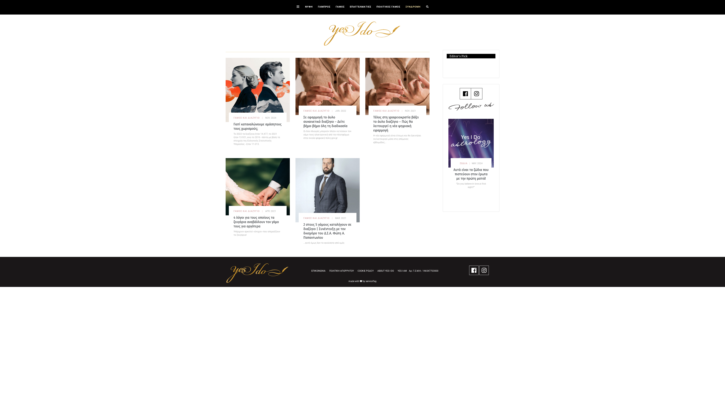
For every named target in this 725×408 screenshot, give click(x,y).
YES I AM (402, 271)
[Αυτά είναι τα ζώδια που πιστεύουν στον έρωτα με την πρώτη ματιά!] (471, 143)
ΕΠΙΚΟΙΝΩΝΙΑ (318, 271)
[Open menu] (298, 7)
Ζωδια (463, 163)
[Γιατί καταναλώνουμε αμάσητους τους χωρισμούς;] (258, 89)
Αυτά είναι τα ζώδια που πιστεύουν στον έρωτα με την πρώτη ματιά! (471, 174)
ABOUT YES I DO (385, 271)
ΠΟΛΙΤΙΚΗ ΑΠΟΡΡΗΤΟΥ (341, 271)
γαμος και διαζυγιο (247, 118)
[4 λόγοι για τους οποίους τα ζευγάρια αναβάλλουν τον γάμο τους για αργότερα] (258, 186)
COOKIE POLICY (366, 271)
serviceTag (371, 281)
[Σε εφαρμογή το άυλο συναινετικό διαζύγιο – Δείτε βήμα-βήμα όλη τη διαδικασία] (327, 86)
